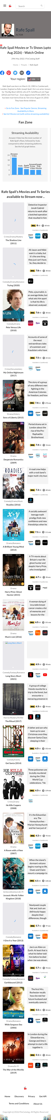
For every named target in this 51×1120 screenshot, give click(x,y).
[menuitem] (7, 1098)
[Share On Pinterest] (9, 73)
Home (15, 65)
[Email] (22, 73)
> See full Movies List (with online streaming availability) (25, 114)
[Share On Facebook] (2, 73)
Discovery (19, 1096)
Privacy (31, 1096)
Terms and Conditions (19, 1103)
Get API (43, 1096)
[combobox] (34, 79)
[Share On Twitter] (15, 73)
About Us (37, 1103)
